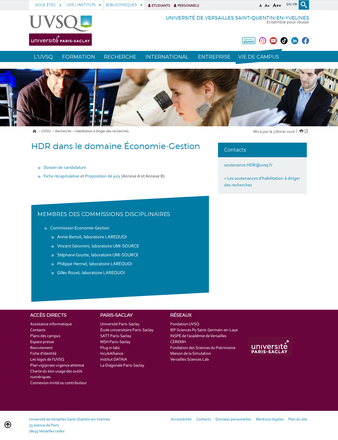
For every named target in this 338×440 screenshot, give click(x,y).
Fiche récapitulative (61, 176)
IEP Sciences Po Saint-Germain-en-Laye (204, 330)
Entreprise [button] (214, 57)
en (289, 4)
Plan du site (297, 419)
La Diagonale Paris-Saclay (122, 365)
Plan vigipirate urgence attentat (57, 365)
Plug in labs (110, 348)
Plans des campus (45, 336)
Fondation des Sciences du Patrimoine (202, 348)
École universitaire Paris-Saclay (126, 330)
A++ (277, 5)
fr (295, 4)
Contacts (38, 330)
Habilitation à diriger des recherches (102, 131)
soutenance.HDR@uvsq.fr (248, 165)
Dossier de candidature (65, 168)
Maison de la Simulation (190, 354)
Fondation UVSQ (184, 324)
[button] (259, 56)
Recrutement (41, 348)
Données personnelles (233, 419)
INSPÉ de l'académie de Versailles (198, 336)
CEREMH (178, 342)
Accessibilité (181, 419)
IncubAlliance (111, 354)
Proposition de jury (102, 176)
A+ (267, 6)
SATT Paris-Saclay (115, 336)
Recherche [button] (120, 57)
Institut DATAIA (113, 359)
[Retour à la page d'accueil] (60, 30)
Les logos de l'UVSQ (47, 359)
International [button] (167, 57)
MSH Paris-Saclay (115, 342)
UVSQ (46, 131)
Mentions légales (270, 419)
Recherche (63, 131)
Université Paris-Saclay (120, 324)
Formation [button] (78, 57)
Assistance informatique (51, 324)
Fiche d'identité (43, 354)
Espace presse (42, 342)
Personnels (188, 6)
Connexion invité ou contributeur (58, 383)
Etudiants (161, 6)
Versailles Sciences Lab (189, 359)
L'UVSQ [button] (43, 57)
